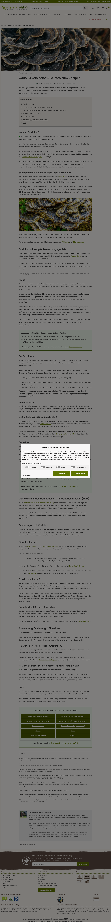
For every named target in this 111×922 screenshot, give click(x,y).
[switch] (27, 467)
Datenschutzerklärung (28, 463)
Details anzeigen (26, 475)
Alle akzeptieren (79, 473)
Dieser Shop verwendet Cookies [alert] (55, 447)
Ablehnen (61, 473)
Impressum (39, 463)
